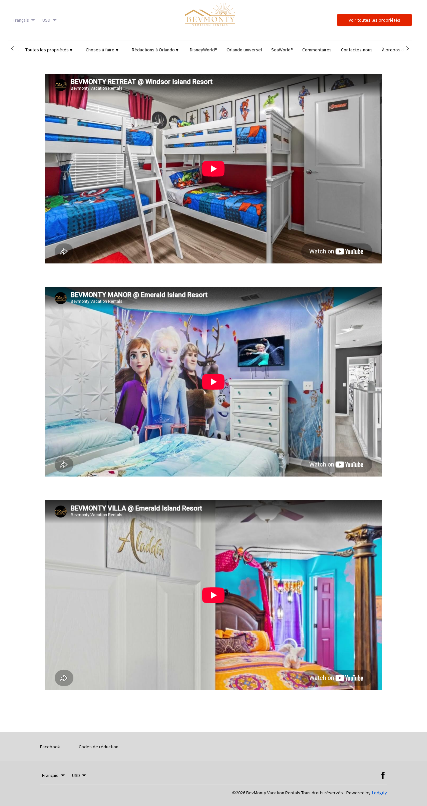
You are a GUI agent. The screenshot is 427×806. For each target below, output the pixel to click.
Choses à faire (102, 49)
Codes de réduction (98, 747)
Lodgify (379, 793)
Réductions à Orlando (155, 49)
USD (46, 20)
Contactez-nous (357, 50)
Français (21, 20)
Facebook (50, 747)
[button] (12, 48)
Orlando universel (244, 50)
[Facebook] (383, 775)
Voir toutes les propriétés (374, 20)
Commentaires (317, 50)
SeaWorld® (282, 50)
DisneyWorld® (203, 50)
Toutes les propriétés (49, 49)
